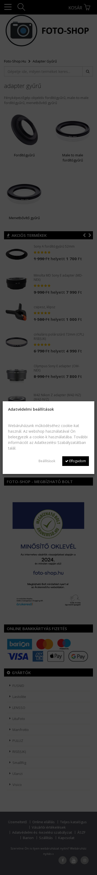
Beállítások (47, 461)
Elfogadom (77, 461)
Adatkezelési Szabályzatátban (60, 442)
